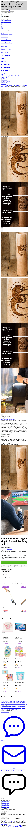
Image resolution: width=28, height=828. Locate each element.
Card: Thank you (6, 682)
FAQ (7, 712)
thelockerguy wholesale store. (14, 825)
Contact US (3, 712)
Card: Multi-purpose (6, 634)
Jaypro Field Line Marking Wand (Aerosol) (10, 607)
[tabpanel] (14, 490)
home (2, 85)
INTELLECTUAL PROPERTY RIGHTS (16, 826)
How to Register (4, 701)
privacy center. (4, 824)
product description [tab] (5, 443)
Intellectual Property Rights (20, 704)
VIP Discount (7, 709)
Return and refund (9, 704)
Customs (19, 702)
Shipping (15, 702)
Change (24, 555)
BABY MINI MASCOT (19, 682)
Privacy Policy (7, 708)
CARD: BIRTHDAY (6, 658)
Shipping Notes (4, 574)
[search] (1, 15)
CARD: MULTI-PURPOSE (20, 634)
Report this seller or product (7, 419)
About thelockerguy (5, 706)
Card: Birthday (18, 658)
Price (17, 701)
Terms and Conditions (16, 708)
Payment (10, 702)
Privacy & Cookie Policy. (10, 821)
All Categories (14, 709)
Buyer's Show (16, 706)
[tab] (14, 444)
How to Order (12, 701)
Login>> (6, 611)
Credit (6, 702)
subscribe (3, 812)
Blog (11, 706)
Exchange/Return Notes (6, 577)
